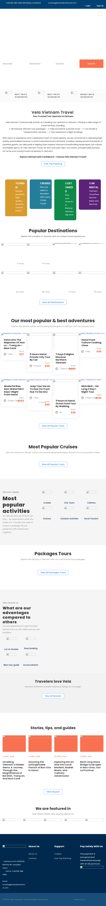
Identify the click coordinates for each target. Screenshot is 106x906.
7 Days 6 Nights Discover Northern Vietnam (65, 358)
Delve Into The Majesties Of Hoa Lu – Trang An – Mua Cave (14, 344)
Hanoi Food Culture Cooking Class (91, 342)
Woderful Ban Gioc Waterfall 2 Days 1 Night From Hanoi (14, 390)
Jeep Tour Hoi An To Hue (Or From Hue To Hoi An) (40, 389)
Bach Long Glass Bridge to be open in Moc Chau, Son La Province (90, 766)
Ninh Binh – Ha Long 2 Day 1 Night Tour (90, 389)
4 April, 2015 (86, 756)
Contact (32, 858)
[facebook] (70, 6)
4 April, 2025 (8, 756)
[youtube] (74, 6)
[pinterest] (8, 538)
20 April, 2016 (60, 756)
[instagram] (78, 6)
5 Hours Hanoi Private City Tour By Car (40, 357)
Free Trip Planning (62, 858)
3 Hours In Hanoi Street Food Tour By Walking (66, 403)
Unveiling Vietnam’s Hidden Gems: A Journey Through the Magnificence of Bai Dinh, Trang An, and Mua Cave (14, 770)
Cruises (57, 853)
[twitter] (13, 538)
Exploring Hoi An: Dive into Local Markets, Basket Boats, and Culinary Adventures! (64, 768)
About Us (32, 853)
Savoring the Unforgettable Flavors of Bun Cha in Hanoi (39, 766)
